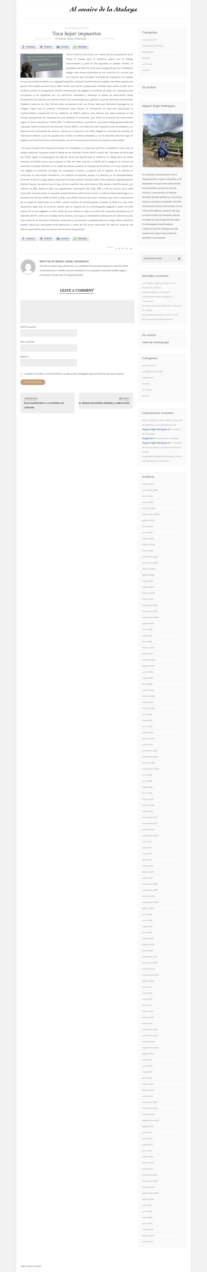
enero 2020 (147, 702)
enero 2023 (147, 550)
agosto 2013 (148, 1126)
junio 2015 (147, 993)
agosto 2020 (148, 666)
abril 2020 (147, 684)
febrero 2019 (148, 738)
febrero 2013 (148, 1163)
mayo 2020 (147, 678)
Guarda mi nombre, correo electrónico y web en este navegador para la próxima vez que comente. (74, 373)
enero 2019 (147, 744)
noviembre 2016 (150, 890)
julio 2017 (147, 841)
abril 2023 (147, 532)
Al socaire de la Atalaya (167, 438)
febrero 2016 (148, 944)
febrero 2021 (148, 647)
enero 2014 (147, 1096)
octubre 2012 (148, 1187)
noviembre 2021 (150, 611)
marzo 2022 (148, 587)
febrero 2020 (148, 696)
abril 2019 (147, 726)
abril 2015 (147, 1005)
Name (28, 326)
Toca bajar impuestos (76, 33)
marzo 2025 (148, 484)
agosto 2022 (148, 575)
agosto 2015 (148, 981)
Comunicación (149, 39)
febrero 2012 (148, 1235)
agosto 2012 (148, 1199)
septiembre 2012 (150, 1193)
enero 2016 (147, 950)
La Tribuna (71, 28)
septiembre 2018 (150, 769)
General (146, 58)
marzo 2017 (147, 866)
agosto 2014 (148, 1053)
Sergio (145, 456)
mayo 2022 (147, 581)
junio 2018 (147, 781)
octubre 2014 (148, 1041)
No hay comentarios (103, 39)
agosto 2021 (148, 623)
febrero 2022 (148, 593)
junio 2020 (147, 672)
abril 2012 (147, 1223)
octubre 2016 (148, 896)
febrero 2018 (148, 805)
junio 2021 (147, 629)
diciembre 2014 (149, 1029)
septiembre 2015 (150, 975)
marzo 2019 (147, 732)
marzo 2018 (147, 799)
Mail (27, 341)
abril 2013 (147, 1150)
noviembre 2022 (150, 563)
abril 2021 (147, 641)
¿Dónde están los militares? (156, 292)
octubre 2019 (148, 708)
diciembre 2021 (149, 605)
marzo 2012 (147, 1229)
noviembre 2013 (150, 1108)
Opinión (84, 28)
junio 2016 (147, 920)
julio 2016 (147, 914)
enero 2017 (147, 878)
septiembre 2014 (150, 1047)
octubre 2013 (148, 1114)
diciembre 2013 (149, 1102)
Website (24, 356)
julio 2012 (147, 1205)
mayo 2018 (147, 787)
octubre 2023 (148, 508)
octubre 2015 (148, 969)
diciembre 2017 (149, 817)
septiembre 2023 (150, 514)
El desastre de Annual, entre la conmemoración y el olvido (162, 447)
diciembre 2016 (149, 884)
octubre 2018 (148, 763)
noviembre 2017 (150, 823)
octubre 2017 (148, 829)
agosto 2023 (148, 520)
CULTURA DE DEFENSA (152, 46)
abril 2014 (147, 1078)
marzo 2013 (147, 1156)
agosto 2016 (148, 908)
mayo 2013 (147, 1144)
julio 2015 (147, 987)
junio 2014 (147, 1066)
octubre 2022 (148, 569)
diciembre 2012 (149, 1175)
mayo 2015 (147, 999)
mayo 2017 (147, 853)
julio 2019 (147, 714)
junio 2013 (147, 1138)
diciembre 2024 (150, 490)
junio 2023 (147, 526)
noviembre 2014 (150, 1035)
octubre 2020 (148, 659)
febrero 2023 (148, 544)
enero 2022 (147, 599)
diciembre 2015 (149, 956)
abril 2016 (147, 932)
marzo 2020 (148, 690)
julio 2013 (147, 1132)
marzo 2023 (148, 538)
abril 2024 (147, 496)
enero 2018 (147, 811)
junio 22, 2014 (43, 39)
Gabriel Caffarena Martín (154, 420)
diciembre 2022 (150, 556)
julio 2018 (147, 775)
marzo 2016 (147, 938)
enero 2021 (147, 653)
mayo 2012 (147, 1217)
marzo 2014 (147, 1084)
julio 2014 (147, 1059)
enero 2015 (147, 1023)
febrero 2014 (148, 1090)
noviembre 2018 (150, 756)
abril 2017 (147, 859)
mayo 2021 (147, 635)
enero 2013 (147, 1169)
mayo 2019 (147, 720)
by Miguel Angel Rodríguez (71, 39)
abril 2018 (147, 793)
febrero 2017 (148, 872)
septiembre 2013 (150, 1120)
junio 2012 (147, 1211)
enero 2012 (147, 1241)
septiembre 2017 (150, 835)
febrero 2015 (148, 1017)
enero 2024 (147, 502)
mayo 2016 (147, 926)
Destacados (148, 52)
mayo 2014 (147, 1072)
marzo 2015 (147, 1011)
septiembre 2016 (150, 902)
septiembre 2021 (150, 617)
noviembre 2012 (150, 1181)
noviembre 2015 (150, 963)
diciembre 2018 (149, 750)
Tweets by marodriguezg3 (155, 342)
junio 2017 (147, 847)
